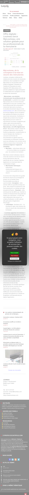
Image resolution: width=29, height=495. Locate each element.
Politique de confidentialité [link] (14, 261)
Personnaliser (14, 258)
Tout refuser (14, 255)
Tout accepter (14, 253)
